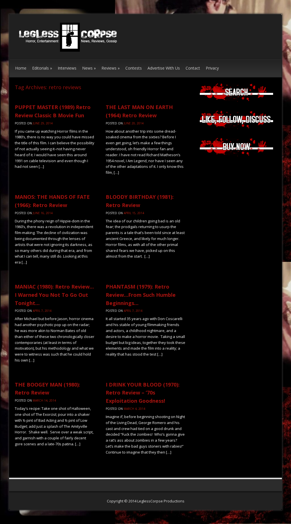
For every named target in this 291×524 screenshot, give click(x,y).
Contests (133, 68)
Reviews (110, 68)
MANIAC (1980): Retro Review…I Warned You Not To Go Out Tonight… (54, 294)
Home (20, 68)
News (89, 68)
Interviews (67, 68)
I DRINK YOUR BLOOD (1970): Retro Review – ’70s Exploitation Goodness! (143, 392)
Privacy (212, 68)
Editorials (42, 68)
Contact (193, 68)
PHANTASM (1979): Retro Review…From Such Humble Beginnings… (141, 294)
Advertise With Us (163, 68)
